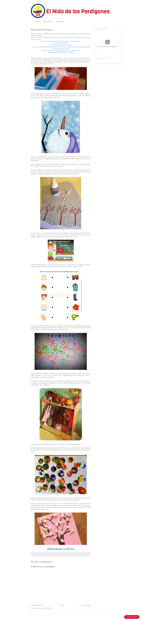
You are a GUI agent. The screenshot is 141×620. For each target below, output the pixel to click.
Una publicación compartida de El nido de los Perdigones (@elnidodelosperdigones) (117, 63)
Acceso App (60, 21)
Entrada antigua (86, 605)
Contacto (37, 21)
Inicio (62, 605)
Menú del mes (48, 21)
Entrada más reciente (36, 605)
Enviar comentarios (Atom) (45, 608)
